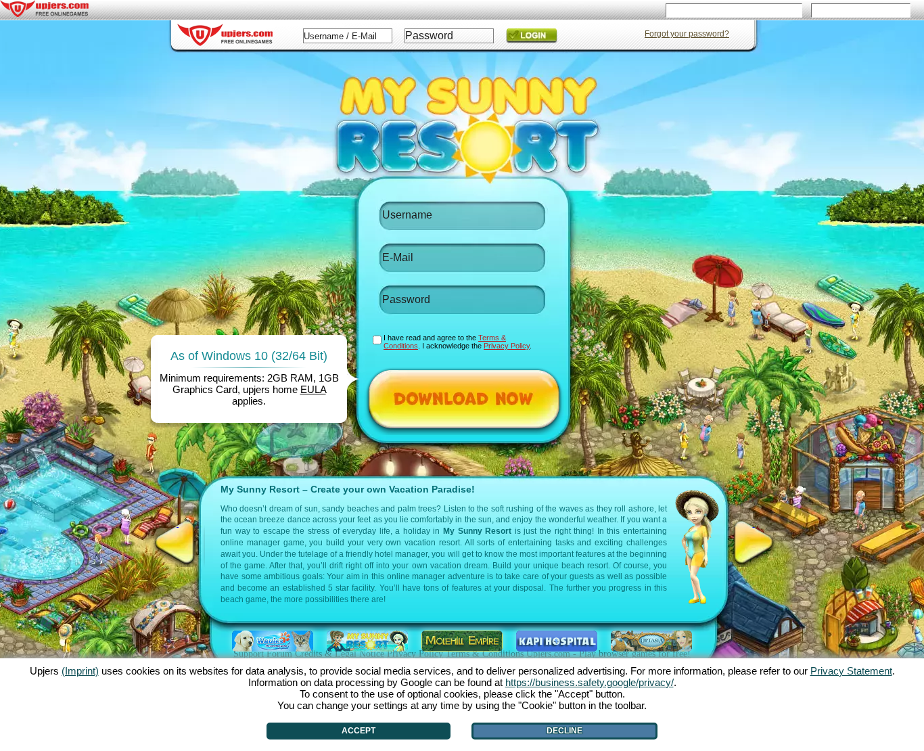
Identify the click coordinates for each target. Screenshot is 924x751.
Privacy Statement (851, 671)
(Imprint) (80, 671)
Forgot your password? (687, 34)
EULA (313, 389)
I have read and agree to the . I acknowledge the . (458, 342)
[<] (177, 542)
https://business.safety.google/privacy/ (589, 682)
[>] (753, 542)
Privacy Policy (507, 346)
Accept (358, 730)
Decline (564, 730)
